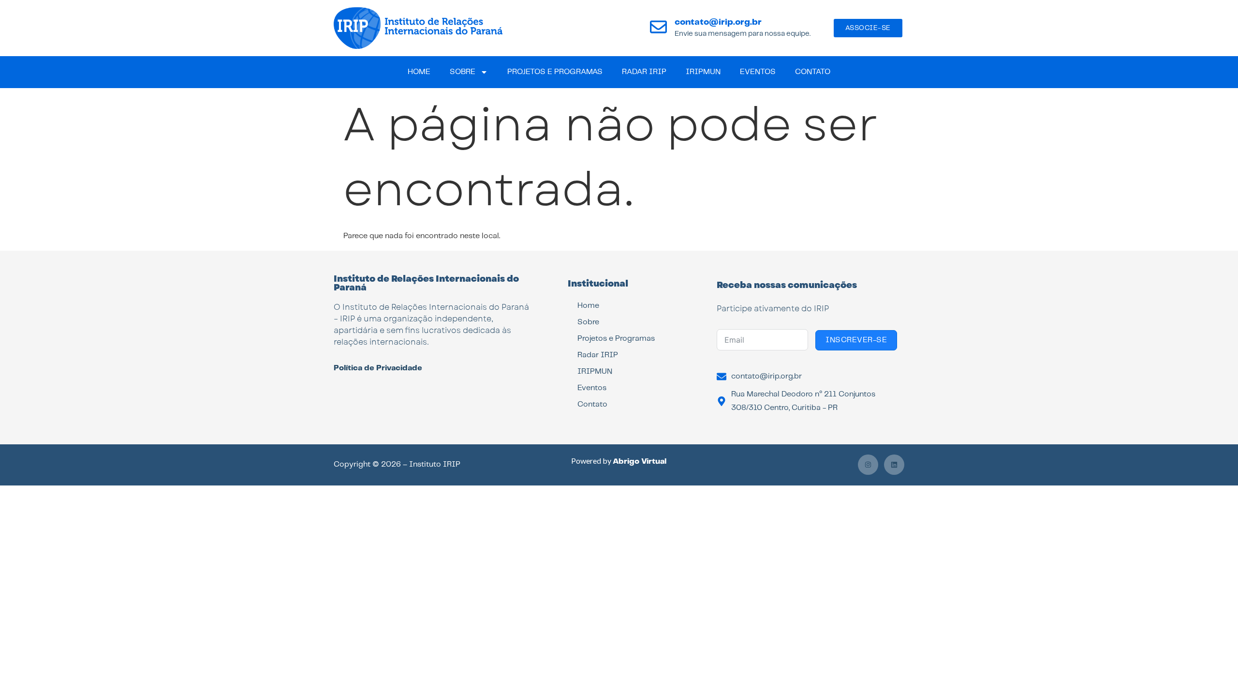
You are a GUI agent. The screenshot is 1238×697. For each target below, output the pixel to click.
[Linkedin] (894, 465)
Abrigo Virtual (639, 461)
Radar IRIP (644, 72)
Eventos (758, 72)
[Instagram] (868, 465)
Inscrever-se (856, 340)
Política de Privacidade (378, 368)
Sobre (462, 72)
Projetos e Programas (555, 72)
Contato (812, 72)
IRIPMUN (703, 72)
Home (419, 72)
